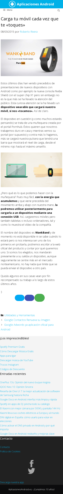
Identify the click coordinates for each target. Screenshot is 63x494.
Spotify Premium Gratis (12, 346)
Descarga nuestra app (12, 482)
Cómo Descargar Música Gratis (17, 351)
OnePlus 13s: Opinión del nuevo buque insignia (25, 382)
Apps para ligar (8, 355)
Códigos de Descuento (12, 369)
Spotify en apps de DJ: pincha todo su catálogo (25, 404)
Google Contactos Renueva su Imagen (27, 320)
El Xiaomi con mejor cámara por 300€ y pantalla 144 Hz (30, 408)
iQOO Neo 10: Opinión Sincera (16, 386)
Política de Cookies (10, 451)
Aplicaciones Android (35, 4)
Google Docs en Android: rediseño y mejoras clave (27, 433)
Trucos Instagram (9, 364)
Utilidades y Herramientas (19, 315)
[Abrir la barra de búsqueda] (58, 10)
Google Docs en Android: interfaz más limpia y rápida (28, 399)
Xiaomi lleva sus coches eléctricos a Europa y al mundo (29, 413)
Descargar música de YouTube (16, 360)
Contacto (5, 447)
